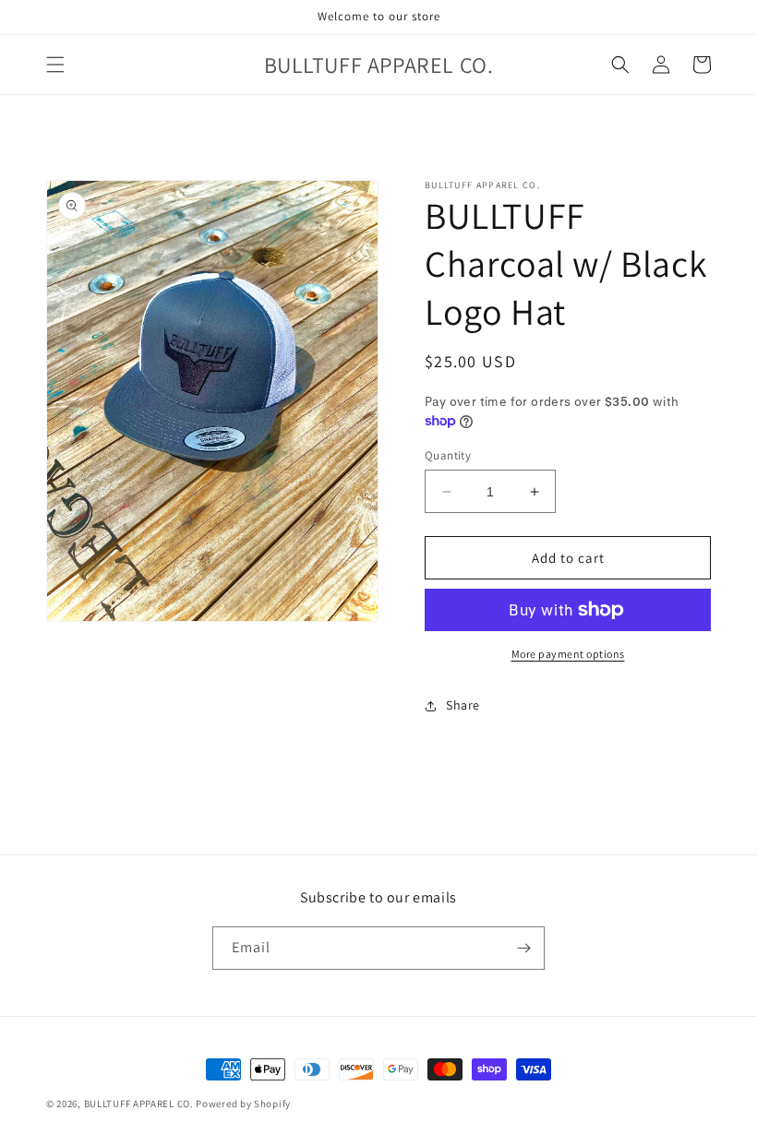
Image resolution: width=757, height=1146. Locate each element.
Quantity (448, 455)
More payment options (568, 654)
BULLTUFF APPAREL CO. (139, 1103)
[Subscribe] (523, 948)
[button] (55, 64)
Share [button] (463, 705)
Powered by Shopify (243, 1103)
